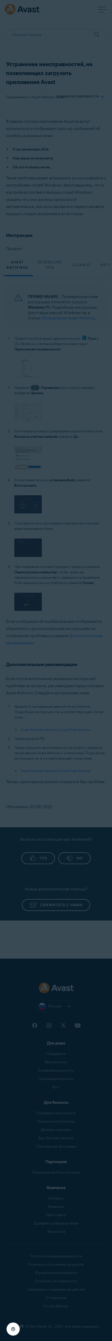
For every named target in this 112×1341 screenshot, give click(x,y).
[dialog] (56, 670)
